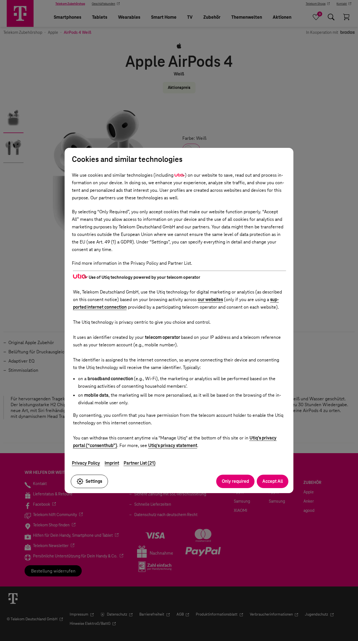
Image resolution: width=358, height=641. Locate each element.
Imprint (112, 463)
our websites (210, 299)
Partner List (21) (140, 463)
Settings (94, 481)
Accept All (272, 481)
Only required (235, 481)
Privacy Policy (86, 463)
